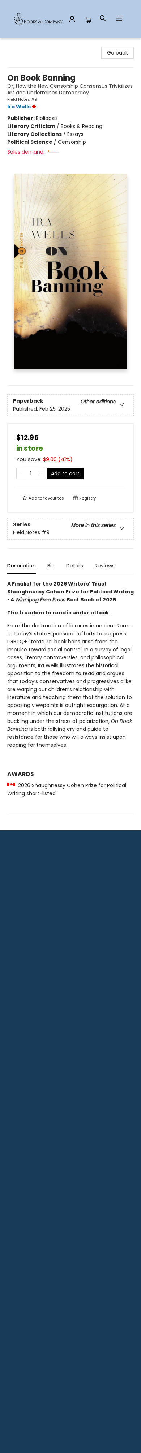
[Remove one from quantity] (21, 473)
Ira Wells (19, 106)
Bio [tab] (51, 565)
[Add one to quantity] (40, 473)
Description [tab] (21, 565)
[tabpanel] (70, 697)
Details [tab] (74, 565)
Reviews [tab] (105, 565)
